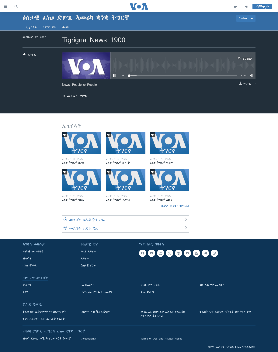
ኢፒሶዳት (31, 27)
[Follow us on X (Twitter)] (169, 253)
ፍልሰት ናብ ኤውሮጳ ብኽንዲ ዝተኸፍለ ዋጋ (225, 312)
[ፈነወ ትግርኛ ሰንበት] (125, 143)
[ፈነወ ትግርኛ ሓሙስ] (125, 180)
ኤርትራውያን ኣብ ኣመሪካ (97, 292)
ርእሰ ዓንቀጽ (30, 265)
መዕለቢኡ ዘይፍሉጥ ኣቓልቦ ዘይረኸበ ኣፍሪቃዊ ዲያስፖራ (163, 314)
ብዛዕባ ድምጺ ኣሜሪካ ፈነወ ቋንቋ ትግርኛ (47, 338)
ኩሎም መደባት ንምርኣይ (175, 205)
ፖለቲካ (27, 285)
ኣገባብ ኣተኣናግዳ (33, 251)
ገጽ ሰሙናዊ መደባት (212, 285)
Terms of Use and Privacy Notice (161, 338)
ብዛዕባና (27, 258)
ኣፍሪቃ (85, 258)
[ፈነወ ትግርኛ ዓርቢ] (81, 180)
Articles (49, 27)
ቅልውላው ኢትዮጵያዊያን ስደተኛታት (44, 312)
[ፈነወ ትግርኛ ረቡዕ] (169, 180)
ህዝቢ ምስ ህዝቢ (150, 285)
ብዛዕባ (65, 27)
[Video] (235, 6)
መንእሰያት (88, 285)
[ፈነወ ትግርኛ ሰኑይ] (81, 143)
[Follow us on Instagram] (160, 253)
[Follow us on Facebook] (142, 253)
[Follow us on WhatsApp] (214, 253)
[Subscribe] (187, 253)
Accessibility (89, 338)
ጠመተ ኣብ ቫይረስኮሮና (96, 312)
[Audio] (246, 6)
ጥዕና (25, 292)
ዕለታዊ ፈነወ (88, 265)
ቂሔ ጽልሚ (147, 292)
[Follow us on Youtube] (151, 253)
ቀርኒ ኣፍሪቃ (88, 251)
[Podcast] (178, 253)
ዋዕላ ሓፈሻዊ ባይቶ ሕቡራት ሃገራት (44, 319)
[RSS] (196, 253)
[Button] (29, 55)
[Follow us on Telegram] (205, 253)
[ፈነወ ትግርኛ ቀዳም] (169, 143)
